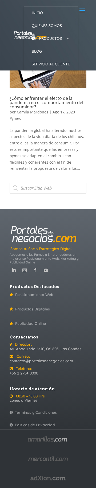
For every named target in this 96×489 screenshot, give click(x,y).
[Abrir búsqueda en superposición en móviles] (48, 188)
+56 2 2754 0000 (24, 373)
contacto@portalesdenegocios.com (41, 360)
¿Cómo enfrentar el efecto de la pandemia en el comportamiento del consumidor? (46, 102)
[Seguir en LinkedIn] (14, 270)
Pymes (15, 118)
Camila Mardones (32, 112)
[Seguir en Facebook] (35, 270)
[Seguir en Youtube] (46, 270)
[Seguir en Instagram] (24, 270)
